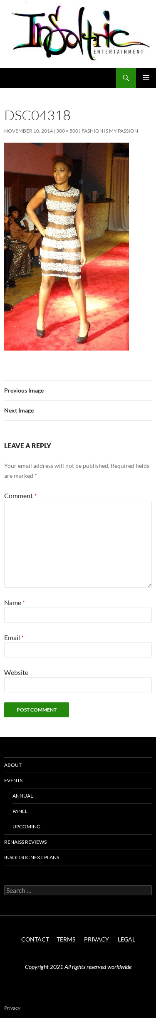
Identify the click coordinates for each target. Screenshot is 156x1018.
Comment (20, 495)
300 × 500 (67, 131)
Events (13, 780)
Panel (19, 811)
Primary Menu (146, 78)
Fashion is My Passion (110, 131)
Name (14, 602)
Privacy (12, 1008)
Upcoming (26, 826)
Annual (22, 796)
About (13, 765)
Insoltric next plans (31, 857)
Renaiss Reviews (25, 842)
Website (16, 672)
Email (14, 637)
